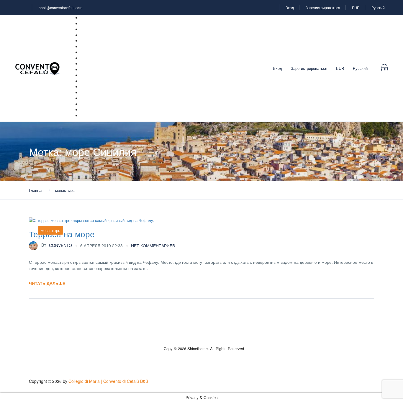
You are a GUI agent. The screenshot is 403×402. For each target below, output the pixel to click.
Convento (56, 245)
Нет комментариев (153, 245)
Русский (378, 7)
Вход (290, 7)
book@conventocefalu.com (60, 7)
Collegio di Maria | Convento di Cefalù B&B (108, 381)
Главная (36, 190)
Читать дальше (47, 283)
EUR (356, 7)
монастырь (65, 190)
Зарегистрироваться (323, 7)
